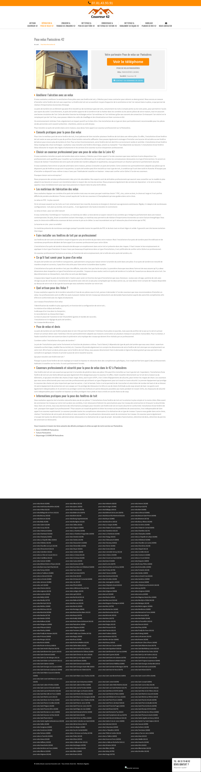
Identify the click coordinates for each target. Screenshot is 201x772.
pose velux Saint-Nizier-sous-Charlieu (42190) (80, 700)
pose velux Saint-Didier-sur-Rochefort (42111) (47, 661)
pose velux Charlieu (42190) (74, 540)
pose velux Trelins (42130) (74, 736)
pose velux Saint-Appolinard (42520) (109, 648)
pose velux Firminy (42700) (106, 570)
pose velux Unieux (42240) (41, 739)
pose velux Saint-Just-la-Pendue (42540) (78, 688)
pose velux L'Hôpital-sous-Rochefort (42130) (145, 585)
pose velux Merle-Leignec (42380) (141, 606)
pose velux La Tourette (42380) (42, 736)
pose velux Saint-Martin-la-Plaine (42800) (111, 694)
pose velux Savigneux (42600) (42, 727)
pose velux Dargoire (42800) (140, 561)
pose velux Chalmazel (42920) (42, 531)
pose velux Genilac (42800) (139, 573)
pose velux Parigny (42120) (106, 624)
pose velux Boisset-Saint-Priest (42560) (143, 516)
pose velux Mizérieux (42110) (42, 609)
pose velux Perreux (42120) (107, 627)
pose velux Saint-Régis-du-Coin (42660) (78, 709)
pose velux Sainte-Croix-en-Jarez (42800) (111, 721)
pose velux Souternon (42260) (42, 730)
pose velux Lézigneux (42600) (140, 591)
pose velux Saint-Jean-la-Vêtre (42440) (143, 676)
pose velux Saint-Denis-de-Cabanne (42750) (112, 658)
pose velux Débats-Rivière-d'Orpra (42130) (46, 564)
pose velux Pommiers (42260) (75, 630)
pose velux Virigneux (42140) (42, 754)
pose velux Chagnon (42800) (75, 528)
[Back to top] (195, 766)
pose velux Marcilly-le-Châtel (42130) (142, 600)
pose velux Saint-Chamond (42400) (44, 654)
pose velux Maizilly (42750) (41, 600)
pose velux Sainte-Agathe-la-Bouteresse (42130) (48, 721)
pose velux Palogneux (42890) (42, 624)
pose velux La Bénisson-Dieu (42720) (77, 588)
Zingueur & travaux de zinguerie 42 (65, 24)
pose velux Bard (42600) (138, 510)
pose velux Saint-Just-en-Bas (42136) (142, 685)
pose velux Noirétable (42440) (140, 618)
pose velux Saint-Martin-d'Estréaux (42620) (79, 694)
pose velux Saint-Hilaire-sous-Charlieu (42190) (80, 676)
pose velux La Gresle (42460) (42, 579)
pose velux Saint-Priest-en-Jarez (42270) (78, 706)
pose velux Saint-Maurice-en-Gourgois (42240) (80, 697)
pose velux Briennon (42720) (140, 519)
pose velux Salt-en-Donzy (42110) (76, 724)
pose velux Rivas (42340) (73, 639)
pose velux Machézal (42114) (75, 597)
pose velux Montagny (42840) (75, 609)
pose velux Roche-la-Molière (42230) (77, 642)
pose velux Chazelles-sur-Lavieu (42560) (143, 543)
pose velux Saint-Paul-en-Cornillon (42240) (46, 703)
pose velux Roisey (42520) (106, 642)
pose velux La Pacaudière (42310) (141, 621)
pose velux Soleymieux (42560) (108, 727)
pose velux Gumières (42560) (140, 579)
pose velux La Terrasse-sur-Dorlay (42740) (79, 733)
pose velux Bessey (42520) (41, 516)
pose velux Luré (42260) (105, 594)
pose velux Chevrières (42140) (140, 546)
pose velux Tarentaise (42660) (140, 730)
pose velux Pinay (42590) (139, 627)
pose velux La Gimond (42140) (42, 576)
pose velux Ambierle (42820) (107, 503)
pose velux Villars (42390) (106, 748)
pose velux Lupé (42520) (73, 594)
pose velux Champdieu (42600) (140, 534)
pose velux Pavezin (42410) (139, 624)
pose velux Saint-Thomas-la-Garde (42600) (144, 715)
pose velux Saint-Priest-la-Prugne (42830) (111, 706)
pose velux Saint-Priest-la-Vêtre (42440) (45, 709)
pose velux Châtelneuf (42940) (140, 540)
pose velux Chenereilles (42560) (76, 546)
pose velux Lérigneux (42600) (107, 591)
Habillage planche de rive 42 (149, 24)
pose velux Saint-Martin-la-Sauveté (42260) (144, 694)
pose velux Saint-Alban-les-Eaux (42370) (143, 645)
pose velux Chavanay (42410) (107, 543)
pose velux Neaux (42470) (74, 615)
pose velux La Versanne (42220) (76, 748)
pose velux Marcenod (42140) (107, 600)
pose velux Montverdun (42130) (108, 612)
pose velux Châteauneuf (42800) (108, 540)
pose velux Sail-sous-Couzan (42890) (110, 645)
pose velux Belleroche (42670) (75, 513)
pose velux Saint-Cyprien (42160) (108, 654)
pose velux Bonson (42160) (41, 519)
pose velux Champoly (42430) (42, 537)
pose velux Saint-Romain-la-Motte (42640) (79, 712)
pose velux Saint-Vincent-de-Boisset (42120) (112, 718)
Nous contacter (165, 26)
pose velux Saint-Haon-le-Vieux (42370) (110, 670)
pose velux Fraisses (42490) (107, 573)
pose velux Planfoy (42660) (41, 630)
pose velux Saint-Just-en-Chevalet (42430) (46, 688)
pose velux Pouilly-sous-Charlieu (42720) (78, 633)
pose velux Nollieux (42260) (41, 621)
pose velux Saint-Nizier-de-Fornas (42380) (46, 700)
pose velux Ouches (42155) (107, 621)
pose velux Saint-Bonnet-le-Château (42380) (79, 651)
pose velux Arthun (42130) (41, 510)
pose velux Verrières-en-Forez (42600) (45, 748)
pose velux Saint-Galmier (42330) (43, 664)
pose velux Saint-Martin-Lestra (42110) (45, 697)
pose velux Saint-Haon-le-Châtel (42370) (78, 670)
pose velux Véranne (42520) (107, 745)
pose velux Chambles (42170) (140, 531)
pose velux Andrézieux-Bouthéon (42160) (46, 506)
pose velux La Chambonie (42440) (109, 534)
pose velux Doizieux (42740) (74, 564)
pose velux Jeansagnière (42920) (108, 582)
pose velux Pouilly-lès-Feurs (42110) (142, 630)
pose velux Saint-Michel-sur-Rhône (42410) (144, 697)
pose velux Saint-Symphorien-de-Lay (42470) (112, 715)
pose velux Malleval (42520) (74, 600)
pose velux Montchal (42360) (42, 612)
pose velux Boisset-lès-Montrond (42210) (111, 516)
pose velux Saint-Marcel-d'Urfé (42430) (110, 691)
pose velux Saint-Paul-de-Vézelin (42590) (143, 700)
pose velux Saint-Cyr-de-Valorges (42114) (46, 658)
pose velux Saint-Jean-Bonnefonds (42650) (112, 676)
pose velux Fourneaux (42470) (75, 573)
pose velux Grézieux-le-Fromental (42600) (79, 579)
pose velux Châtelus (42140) (42, 543)
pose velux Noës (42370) (106, 618)
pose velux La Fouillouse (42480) (43, 573)
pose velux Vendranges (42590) (76, 745)
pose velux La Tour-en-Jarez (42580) (142, 733)
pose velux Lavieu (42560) (106, 588)
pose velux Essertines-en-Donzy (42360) (111, 567)
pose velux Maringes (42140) (140, 603)
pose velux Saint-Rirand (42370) (108, 709)
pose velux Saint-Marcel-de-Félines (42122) (144, 691)
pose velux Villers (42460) (74, 751)
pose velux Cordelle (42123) (140, 552)
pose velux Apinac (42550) (74, 506)
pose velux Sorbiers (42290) (140, 727)
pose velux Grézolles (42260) (107, 579)
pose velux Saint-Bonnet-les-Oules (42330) (144, 651)
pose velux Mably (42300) (41, 597)
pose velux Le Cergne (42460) (107, 525)
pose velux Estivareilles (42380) (141, 567)
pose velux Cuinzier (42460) (41, 561)
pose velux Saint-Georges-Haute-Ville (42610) (80, 667)
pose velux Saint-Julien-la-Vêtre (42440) (78, 685)
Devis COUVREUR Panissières (47, 430)
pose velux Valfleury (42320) (42, 742)
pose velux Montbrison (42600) (141, 609)
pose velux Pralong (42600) (139, 633)
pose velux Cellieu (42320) (74, 525)
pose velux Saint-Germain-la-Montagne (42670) (113, 667)
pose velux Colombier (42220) (42, 552)
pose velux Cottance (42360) (107, 555)
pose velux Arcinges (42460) (107, 506)
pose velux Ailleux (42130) (74, 503)
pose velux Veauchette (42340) (43, 745)
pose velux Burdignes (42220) (75, 522)
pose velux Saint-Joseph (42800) (141, 682)
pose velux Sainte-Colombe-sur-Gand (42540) (80, 721)
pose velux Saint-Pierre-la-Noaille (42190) (144, 703)
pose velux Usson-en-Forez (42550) (109, 739)
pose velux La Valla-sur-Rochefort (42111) (111, 742)
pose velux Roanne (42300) (139, 639)
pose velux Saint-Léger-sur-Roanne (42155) (79, 691)
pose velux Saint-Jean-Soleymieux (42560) (79, 682)
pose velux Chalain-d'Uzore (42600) (109, 528)
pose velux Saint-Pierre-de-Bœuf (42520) (111, 703)
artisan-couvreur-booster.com (49, 764)
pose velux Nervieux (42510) (140, 615)
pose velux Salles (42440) (41, 724)
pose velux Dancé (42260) (106, 561)
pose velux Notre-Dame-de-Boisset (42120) (79, 621)
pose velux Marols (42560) (74, 606)
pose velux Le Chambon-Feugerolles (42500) (80, 534)
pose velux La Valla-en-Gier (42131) (77, 742)
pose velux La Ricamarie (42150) (141, 636)
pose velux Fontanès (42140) (140, 570)
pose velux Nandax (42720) (41, 615)
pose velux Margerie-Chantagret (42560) (111, 603)
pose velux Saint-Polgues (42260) (43, 706)
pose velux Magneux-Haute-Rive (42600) (143, 597)
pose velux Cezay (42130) (41, 528)
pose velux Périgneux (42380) (75, 627)
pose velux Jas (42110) (73, 582)
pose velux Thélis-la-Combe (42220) (109, 733)
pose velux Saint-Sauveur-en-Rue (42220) (46, 715)
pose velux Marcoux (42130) (74, 603)
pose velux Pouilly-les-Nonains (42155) (45, 633)
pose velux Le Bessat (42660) (140, 513)
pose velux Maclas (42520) (106, 597)
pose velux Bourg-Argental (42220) (77, 519)
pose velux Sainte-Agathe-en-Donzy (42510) (145, 718)
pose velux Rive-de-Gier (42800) (108, 639)
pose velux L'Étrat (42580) (74, 585)
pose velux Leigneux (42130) (42, 591)
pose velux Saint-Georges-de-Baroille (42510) (145, 664)
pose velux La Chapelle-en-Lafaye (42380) (144, 537)
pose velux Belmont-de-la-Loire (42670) (110, 513)
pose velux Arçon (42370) (139, 506)
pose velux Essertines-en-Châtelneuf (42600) (80, 567)
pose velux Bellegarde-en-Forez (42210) (46, 513)
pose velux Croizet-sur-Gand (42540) (110, 558)
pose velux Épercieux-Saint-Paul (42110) (45, 567)
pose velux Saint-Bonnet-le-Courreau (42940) (112, 651)
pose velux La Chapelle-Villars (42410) (45, 540)
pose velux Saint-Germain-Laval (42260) (143, 667)
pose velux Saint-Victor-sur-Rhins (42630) (79, 718)
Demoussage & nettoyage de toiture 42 (107, 24)
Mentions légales (83, 764)
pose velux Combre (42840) (74, 552)
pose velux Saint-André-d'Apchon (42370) (46, 648)
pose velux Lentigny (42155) (74, 591)
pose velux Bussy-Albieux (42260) (141, 522)
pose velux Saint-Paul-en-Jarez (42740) (78, 703)
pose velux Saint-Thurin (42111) (43, 718)
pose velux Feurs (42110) (74, 570)
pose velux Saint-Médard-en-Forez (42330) (111, 697)
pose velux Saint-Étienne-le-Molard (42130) (111, 661)
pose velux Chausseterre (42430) (76, 543)
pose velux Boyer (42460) (106, 519)
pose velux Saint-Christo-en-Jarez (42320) (79, 654)
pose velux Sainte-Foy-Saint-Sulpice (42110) (145, 721)
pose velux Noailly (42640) (74, 618)
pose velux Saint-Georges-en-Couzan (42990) (47, 667)
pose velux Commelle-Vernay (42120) (110, 552)
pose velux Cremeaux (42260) (75, 558)
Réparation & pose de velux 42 (46, 24)
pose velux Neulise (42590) (41, 618)
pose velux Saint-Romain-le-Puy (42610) (110, 712)
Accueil (36, 44)
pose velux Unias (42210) (139, 736)
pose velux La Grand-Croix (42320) (141, 576)
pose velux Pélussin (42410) (42, 627)
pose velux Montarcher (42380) (108, 609)
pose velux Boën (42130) (73, 516)
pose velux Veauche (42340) (140, 742)
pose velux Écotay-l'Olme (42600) (141, 564)
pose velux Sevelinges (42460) (75, 727)
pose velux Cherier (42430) (106, 546)
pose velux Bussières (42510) (107, 522)
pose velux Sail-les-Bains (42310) (76, 645)
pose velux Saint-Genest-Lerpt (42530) (78, 664)
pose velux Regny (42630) (74, 636)
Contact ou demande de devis (129, 80)
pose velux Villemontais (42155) (141, 748)
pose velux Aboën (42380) (41, 503)
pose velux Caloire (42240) (41, 525)
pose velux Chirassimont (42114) (43, 549)
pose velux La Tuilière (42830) (107, 736)
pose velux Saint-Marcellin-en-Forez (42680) (47, 694)
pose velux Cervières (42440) (140, 525)
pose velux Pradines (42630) (107, 633)
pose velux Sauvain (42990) (139, 724)
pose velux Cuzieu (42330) (74, 561)
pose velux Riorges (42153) (41, 639)
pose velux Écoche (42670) (106, 564)
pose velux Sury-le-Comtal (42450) (76, 730)
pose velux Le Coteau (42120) (75, 555)
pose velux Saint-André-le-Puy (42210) (78, 648)
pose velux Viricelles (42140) (140, 751)
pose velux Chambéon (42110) (108, 531)
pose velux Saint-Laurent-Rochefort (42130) (47, 691)
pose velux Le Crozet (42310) (140, 558)
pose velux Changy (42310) (106, 537)
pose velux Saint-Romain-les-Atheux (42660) (145, 712)
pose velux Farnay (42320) (41, 570)
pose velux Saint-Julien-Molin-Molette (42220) (112, 685)
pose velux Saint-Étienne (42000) (76, 661)
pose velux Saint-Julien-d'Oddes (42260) (46, 685)
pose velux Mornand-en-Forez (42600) (143, 612)
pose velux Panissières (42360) (75, 624)
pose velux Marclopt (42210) (42, 603)
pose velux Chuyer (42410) (74, 549)
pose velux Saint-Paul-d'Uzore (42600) (110, 700)
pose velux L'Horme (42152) (41, 588)
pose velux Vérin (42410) (138, 745)
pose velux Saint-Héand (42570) (141, 670)
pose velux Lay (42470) (138, 588)
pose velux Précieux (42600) (42, 636)
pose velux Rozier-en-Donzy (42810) (44, 645)
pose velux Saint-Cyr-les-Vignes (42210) (78, 658)
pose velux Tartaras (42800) (41, 733)
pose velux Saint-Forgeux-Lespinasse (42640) (145, 661)
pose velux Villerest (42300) (41, 751)
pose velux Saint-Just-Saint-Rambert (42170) (112, 688)
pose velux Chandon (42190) (75, 537)
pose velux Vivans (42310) (74, 754)
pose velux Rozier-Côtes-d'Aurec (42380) (144, 642)
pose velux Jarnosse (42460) (42, 582)
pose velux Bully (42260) (40, 522)
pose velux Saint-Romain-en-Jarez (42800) (46, 712)
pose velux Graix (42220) (73, 576)
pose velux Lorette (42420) (41, 594)
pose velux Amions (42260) (139, 503)
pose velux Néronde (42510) (107, 615)
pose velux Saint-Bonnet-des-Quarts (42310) (47, 651)
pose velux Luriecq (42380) (139, 594)
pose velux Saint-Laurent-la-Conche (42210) (144, 688)
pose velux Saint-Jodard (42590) (108, 682)
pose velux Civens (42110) (106, 549)
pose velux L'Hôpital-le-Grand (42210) (110, 585)
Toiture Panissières (43, 432)
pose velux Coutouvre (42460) (140, 555)
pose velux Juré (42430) (40, 585)
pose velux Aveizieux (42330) (75, 510)
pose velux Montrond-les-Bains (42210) (78, 612)
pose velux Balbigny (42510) (107, 510)
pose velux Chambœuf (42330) (42, 534)
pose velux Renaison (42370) (107, 636)
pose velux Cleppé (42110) (139, 549)
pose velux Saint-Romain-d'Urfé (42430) (143, 709)
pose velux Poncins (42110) (107, 630)
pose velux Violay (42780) (106, 751)
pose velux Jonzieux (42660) (140, 582)
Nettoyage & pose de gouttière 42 (86, 24)
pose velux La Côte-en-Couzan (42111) (45, 555)
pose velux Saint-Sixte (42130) (75, 715)
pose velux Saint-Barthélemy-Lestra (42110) (145, 648)
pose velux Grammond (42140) (108, 576)
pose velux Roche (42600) (41, 642)
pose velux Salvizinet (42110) (107, 724)
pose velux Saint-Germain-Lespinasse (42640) (47, 670)
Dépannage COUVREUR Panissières (50, 435)
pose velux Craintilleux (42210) (42, 558)
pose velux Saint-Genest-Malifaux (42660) (111, 664)
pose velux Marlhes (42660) (41, 606)
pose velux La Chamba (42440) (75, 531)
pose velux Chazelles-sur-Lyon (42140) (45, 546)
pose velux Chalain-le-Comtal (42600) (142, 528)
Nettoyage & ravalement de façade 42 (129, 24)
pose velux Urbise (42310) (74, 739)
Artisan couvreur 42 (32, 24)
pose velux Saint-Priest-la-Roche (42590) (144, 706)
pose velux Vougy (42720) (106, 754)
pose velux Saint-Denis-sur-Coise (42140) (144, 658)
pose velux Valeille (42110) (139, 739)
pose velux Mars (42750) (106, 606)
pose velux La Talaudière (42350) (108, 730)
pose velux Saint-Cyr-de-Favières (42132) (144, 654)
